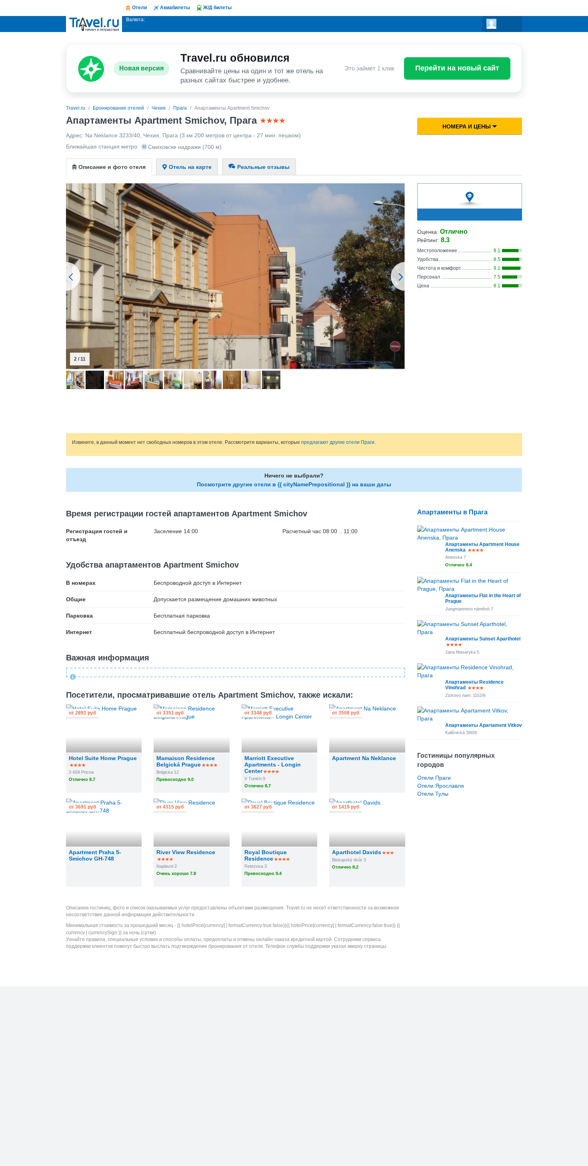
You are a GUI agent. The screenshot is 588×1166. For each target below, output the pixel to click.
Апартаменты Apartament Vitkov (483, 725)
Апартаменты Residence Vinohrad (474, 684)
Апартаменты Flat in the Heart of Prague (483, 598)
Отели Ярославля (440, 786)
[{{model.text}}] (502, 24)
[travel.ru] (94, 24)
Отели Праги (434, 778)
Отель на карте (190, 167)
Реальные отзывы (263, 167)
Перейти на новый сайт (457, 68)
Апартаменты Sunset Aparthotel (482, 639)
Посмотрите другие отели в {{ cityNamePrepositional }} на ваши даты (294, 484)
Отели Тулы (432, 794)
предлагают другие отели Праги (337, 442)
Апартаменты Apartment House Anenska (482, 547)
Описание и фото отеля (112, 167)
